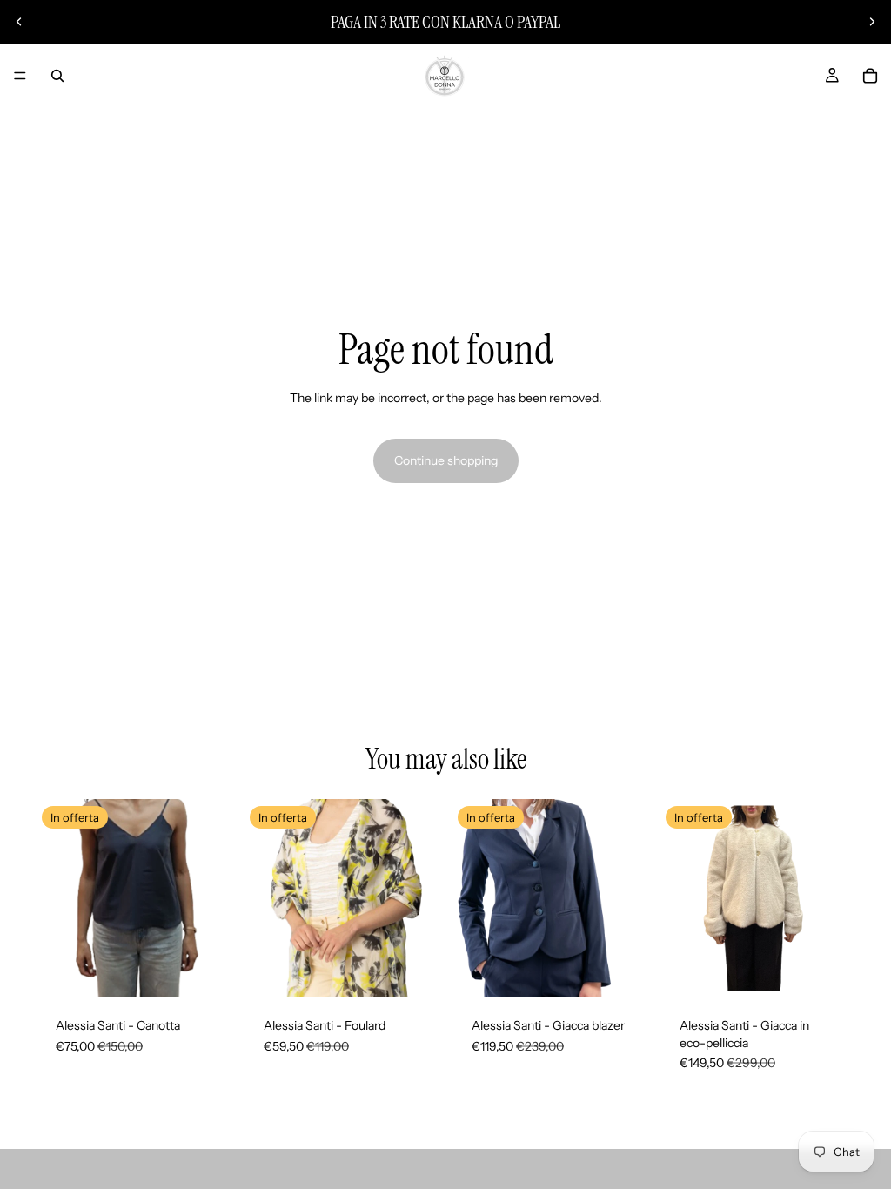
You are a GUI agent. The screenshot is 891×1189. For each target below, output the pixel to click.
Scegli (220, 969)
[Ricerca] (57, 76)
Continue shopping (446, 460)
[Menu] (20, 76)
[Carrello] (870, 76)
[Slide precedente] (19, 22)
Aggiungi (428, 969)
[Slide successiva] (872, 22)
